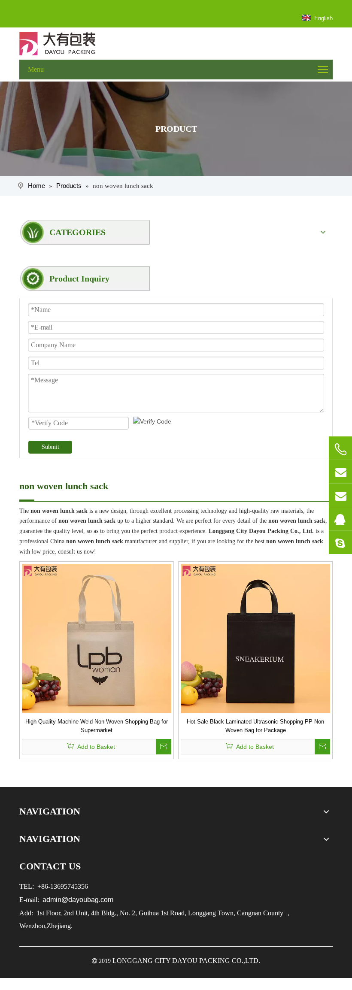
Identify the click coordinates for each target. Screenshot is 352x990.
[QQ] (340, 518)
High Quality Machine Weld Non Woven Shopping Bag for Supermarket (96, 725)
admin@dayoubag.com (77, 899)
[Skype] (340, 542)
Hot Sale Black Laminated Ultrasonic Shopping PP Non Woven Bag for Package (255, 725)
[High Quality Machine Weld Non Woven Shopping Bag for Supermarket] (96, 638)
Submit (50, 447)
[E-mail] (340, 471)
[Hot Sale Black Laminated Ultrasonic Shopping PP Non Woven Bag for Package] (255, 638)
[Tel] (340, 449)
